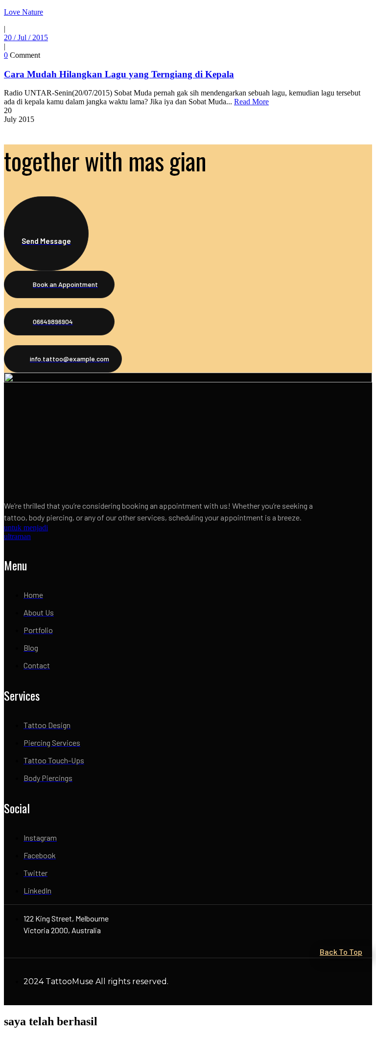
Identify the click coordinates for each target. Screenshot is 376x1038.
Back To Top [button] (341, 951)
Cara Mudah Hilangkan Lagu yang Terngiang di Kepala (119, 74)
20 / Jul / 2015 (26, 37)
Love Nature (23, 12)
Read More (251, 101)
